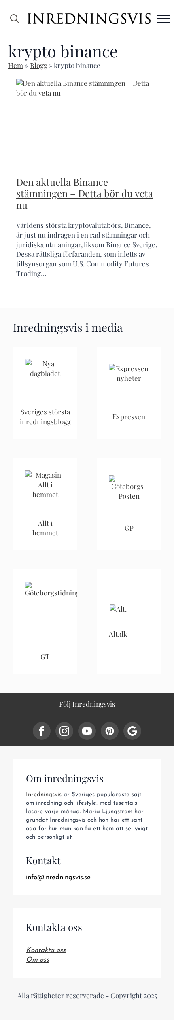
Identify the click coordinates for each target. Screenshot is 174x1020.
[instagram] (64, 731)
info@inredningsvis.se (58, 877)
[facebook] (42, 731)
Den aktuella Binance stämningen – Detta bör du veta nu (84, 193)
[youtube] (87, 731)
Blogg (38, 65)
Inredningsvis (44, 795)
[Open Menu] (163, 18)
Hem (15, 65)
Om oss (37, 959)
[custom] (110, 731)
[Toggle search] (14, 18)
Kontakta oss (46, 950)
